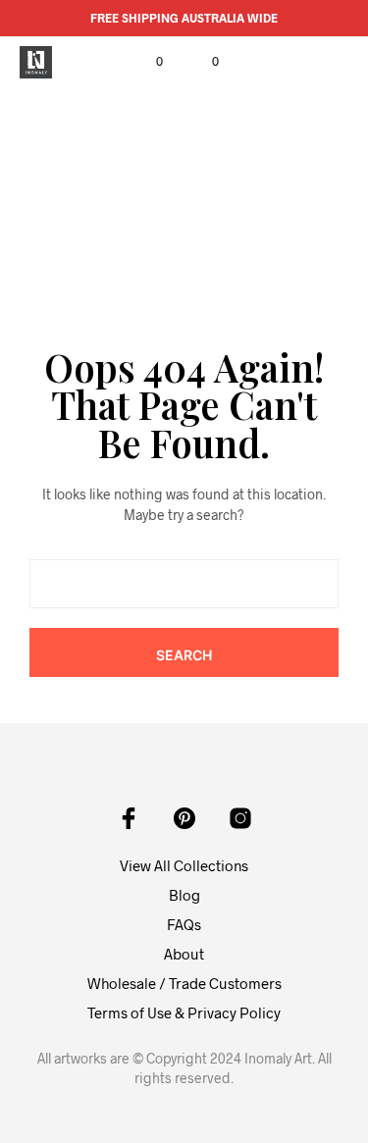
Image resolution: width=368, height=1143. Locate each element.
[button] (146, 62)
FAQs (184, 924)
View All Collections (184, 865)
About (184, 953)
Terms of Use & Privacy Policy (184, 1012)
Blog (184, 895)
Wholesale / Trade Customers (184, 983)
